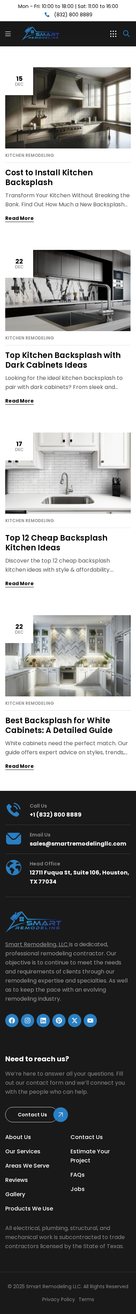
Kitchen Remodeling (29, 155)
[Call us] (13, 809)
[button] (113, 34)
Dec (19, 80)
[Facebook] (11, 1020)
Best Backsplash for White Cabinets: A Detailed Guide (59, 725)
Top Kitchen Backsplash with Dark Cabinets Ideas (63, 360)
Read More (19, 218)
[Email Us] (13, 838)
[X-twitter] (74, 1020)
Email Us (40, 834)
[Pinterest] (59, 1020)
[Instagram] (27, 1020)
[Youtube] (90, 1020)
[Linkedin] (43, 1020)
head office (45, 863)
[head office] (13, 867)
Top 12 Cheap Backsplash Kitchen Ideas (56, 543)
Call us (38, 805)
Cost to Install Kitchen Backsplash (49, 177)
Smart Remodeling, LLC (36, 944)
